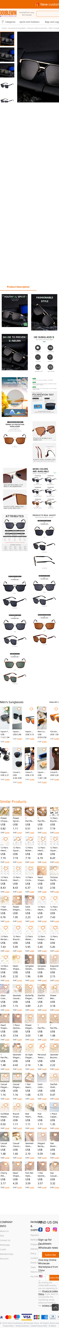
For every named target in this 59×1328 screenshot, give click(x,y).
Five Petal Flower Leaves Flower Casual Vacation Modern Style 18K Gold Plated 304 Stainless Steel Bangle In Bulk (42, 1115)
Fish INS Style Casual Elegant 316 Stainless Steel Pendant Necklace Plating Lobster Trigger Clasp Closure (29, 1174)
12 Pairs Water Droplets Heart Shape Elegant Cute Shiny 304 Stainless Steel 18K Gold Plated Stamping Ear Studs (29, 938)
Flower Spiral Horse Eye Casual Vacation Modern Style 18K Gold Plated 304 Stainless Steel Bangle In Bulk (17, 819)
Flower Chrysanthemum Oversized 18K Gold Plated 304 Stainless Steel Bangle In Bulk (5, 819)
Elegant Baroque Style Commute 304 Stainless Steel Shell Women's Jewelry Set (42, 1145)
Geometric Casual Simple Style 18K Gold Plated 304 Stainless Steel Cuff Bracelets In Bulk (17, 997)
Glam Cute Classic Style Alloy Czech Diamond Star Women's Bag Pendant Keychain (5, 997)
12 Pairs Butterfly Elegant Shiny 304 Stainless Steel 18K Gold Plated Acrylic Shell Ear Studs (29, 849)
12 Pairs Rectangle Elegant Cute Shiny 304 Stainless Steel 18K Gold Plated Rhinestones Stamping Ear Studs (5, 938)
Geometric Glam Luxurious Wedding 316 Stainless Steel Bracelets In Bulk (29, 1145)
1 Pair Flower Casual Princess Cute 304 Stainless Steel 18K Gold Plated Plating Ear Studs (5, 908)
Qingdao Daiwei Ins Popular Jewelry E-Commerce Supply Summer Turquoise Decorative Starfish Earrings (42, 967)
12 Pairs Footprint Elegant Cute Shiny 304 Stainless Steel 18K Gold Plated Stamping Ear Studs (42, 938)
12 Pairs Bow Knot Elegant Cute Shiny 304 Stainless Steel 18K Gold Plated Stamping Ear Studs (54, 938)
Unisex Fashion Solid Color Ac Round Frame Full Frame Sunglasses (29, 772)
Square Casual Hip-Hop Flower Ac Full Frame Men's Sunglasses (42, 772)
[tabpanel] (29, 490)
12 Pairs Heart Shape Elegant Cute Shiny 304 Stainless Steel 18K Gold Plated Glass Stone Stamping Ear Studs (42, 908)
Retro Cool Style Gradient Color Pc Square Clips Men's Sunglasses (42, 731)
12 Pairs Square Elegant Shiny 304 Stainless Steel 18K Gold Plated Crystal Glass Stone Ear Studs (54, 849)
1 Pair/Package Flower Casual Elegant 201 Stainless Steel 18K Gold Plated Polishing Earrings (5, 1056)
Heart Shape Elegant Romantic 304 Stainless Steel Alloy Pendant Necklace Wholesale (17, 967)
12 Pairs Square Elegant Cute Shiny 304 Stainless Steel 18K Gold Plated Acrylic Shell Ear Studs (17, 849)
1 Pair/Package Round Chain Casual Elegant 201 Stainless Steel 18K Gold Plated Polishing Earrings (42, 1026)
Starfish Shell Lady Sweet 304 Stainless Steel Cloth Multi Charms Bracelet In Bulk (42, 997)
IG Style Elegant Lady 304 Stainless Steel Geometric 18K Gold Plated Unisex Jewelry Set (29, 1056)
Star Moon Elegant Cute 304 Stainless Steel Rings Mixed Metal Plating (54, 1145)
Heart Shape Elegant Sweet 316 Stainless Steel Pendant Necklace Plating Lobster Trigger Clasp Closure (5, 1026)
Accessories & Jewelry (17, 28)
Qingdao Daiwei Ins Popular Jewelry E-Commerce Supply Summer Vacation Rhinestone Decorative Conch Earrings (29, 967)
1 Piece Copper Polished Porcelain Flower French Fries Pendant (54, 1115)
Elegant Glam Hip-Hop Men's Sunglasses (5, 772)
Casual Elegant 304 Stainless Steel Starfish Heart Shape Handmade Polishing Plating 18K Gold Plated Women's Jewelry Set (5, 1086)
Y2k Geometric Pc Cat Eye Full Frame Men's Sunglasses (54, 731)
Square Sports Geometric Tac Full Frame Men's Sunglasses (29, 731)
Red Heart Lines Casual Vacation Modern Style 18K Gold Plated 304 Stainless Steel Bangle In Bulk (29, 1115)
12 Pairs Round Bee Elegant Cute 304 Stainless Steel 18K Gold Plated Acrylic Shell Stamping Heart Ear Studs (54, 819)
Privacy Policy (8, 1325)
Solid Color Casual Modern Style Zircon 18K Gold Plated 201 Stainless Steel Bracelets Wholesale (29, 908)
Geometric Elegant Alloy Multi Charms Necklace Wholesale (17, 1056)
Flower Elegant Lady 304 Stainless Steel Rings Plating (29, 1026)
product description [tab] (18, 286)
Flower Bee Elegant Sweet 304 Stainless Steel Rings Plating (54, 997)
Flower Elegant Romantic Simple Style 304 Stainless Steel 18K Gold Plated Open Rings (17, 908)
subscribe (50, 1254)
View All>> (54, 702)
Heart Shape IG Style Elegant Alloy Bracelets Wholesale (42, 879)
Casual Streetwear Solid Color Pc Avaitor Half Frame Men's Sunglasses (17, 772)
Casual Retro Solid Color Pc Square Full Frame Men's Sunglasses (54, 772)
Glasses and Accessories (37, 28)
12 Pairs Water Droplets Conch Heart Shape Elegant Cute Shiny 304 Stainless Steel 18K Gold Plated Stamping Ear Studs (5, 967)
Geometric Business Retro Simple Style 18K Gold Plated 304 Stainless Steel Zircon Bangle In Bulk (54, 1056)
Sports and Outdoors (29, 21)
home (4, 28)
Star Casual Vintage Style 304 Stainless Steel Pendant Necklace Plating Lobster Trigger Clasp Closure (54, 1174)
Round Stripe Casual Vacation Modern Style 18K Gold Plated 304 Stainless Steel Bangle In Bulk (17, 1115)
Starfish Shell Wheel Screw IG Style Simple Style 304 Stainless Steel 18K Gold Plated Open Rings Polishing (54, 1086)
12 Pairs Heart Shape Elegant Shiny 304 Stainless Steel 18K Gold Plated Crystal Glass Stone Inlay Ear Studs (17, 879)
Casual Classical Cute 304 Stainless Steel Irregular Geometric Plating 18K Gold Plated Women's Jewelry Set (17, 1145)
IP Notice (52, 1325)
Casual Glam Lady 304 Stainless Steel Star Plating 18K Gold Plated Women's (5, 1145)
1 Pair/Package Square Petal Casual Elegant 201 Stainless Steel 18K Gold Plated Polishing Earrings (54, 1026)
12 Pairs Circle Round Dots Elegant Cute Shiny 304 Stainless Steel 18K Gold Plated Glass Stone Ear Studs (29, 879)
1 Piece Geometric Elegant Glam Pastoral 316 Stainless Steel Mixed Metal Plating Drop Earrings (17, 1026)
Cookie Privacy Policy (39, 1325)
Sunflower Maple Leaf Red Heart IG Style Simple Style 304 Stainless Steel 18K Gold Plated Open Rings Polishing (5, 1115)
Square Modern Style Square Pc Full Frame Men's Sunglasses (17, 731)
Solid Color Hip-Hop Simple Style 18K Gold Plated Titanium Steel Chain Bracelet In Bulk (42, 1086)
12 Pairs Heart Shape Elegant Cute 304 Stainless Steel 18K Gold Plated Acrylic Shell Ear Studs (42, 849)
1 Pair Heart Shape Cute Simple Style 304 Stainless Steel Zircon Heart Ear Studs (29, 1086)
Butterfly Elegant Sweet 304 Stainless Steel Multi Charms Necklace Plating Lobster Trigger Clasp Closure (29, 997)
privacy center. (49, 1305)
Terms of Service (22, 1325)
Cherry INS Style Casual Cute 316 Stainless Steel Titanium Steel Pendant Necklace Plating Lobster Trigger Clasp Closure (5, 1174)
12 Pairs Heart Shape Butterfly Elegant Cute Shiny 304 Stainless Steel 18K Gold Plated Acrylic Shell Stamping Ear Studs (5, 849)
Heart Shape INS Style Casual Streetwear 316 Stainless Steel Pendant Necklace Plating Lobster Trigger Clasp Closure (17, 1174)
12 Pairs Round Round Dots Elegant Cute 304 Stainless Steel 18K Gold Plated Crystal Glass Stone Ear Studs (5, 879)
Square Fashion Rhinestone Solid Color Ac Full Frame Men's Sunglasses (5, 731)
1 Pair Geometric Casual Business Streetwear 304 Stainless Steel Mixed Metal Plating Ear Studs (42, 1174)
